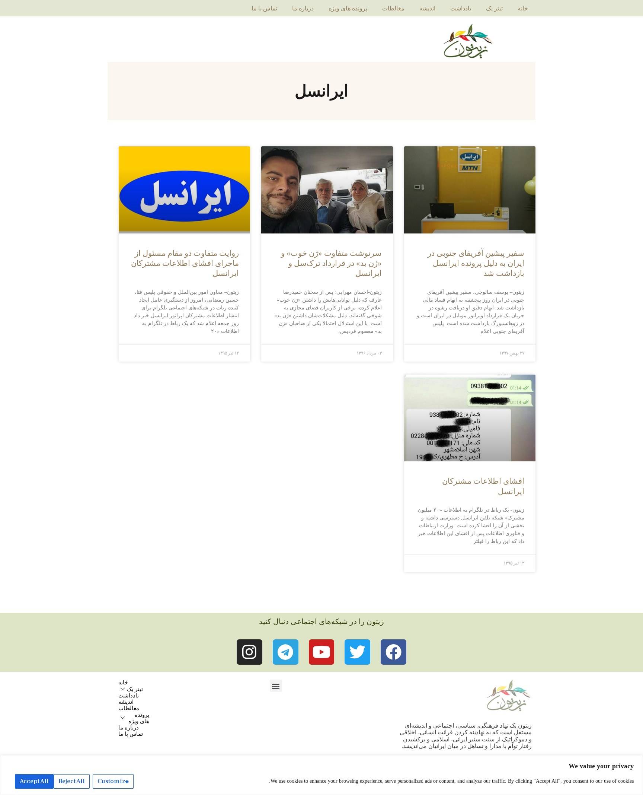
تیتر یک (494, 8)
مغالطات (393, 8)
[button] (276, 686)
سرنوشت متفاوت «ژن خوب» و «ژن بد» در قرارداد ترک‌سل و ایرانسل (331, 263)
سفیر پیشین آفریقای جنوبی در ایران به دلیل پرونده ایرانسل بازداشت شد (476, 263)
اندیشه (427, 8)
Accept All (34, 781)
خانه (523, 8)
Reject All (71, 781)
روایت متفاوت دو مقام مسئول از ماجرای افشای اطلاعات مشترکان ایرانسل (185, 263)
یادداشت (460, 8)
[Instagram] (249, 652)
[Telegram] (285, 652)
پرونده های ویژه (348, 8)
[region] (321, 775)
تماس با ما (264, 8)
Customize (113, 781)
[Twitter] (357, 652)
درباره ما (303, 8)
